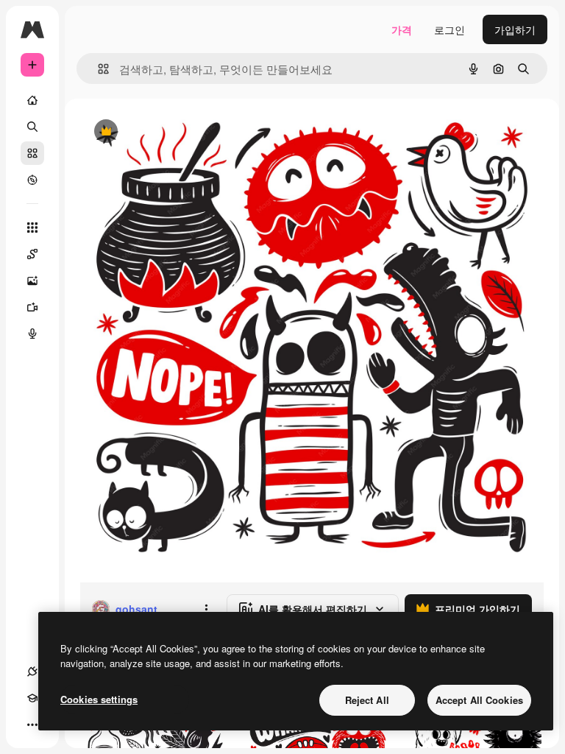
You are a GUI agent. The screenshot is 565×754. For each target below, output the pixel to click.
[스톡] (32, 153)
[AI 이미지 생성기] (32, 280)
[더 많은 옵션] (206, 609)
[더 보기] (32, 724)
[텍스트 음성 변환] (32, 333)
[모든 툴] (32, 227)
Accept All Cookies (479, 700)
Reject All (367, 700)
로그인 (449, 29)
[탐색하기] (32, 179)
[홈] (32, 100)
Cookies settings (99, 699)
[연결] (32, 671)
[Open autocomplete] (97, 68)
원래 (164, 132)
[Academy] (32, 698)
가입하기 (515, 29)
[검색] (32, 126)
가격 (401, 29)
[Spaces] (32, 254)
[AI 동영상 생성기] (32, 307)
